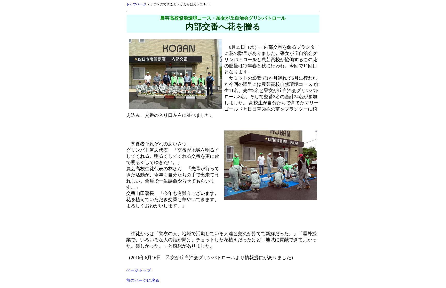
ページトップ (138, 270)
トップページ (136, 4)
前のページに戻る (142, 280)
